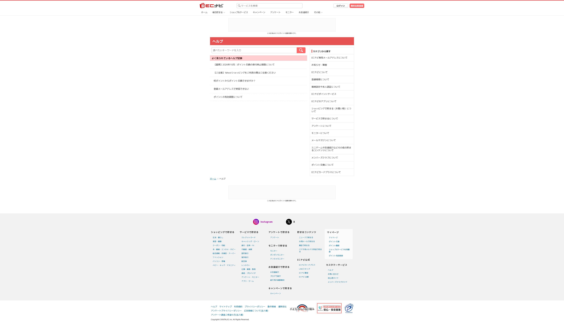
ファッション (218, 257)
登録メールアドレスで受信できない (231, 88)
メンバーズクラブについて (325, 157)
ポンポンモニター (277, 255)
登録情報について (320, 79)
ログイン (341, 5)
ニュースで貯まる (306, 237)
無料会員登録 (357, 5)
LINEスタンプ (304, 269)
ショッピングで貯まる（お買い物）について (331, 110)
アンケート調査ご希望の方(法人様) (227, 314)
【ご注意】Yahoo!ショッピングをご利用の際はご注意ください (245, 72)
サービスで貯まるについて (325, 118)
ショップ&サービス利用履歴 (339, 250)
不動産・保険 (246, 249)
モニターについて (320, 133)
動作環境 (272, 306)
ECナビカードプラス (307, 265)
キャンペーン (259, 12)
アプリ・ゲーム (247, 281)
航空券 (244, 261)
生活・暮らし (218, 237)
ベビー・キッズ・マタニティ (224, 265)
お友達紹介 (304, 12)
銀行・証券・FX (247, 245)
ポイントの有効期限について (228, 96)
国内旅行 (245, 253)
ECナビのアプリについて (324, 101)
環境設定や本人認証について (326, 86)
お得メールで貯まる (307, 241)
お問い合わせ (333, 274)
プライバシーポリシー (255, 306)
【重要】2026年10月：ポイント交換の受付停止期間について (244, 64)
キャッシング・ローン (250, 241)
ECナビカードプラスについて (326, 172)
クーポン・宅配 (219, 245)
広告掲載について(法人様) (256, 310)
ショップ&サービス (239, 12)
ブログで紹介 (275, 276)
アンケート (275, 12)
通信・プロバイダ (248, 273)
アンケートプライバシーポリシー (226, 310)
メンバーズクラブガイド (337, 282)
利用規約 (238, 306)
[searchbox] (269, 5)
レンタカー (245, 265)
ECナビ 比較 (304, 277)
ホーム (204, 12)
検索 (305, 50)
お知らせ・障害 (319, 64)
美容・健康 (217, 241)
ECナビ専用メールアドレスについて (329, 57)
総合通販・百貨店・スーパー (224, 253)
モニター (290, 12)
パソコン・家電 (219, 261)
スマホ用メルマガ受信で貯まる (310, 250)
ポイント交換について (323, 164)
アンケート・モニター (250, 277)
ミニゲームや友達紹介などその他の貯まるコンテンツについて (331, 149)
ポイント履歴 (334, 245)
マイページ (333, 237)
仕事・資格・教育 (248, 269)
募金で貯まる (304, 245)
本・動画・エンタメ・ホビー (224, 249)
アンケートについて (321, 125)
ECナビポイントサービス (324, 94)
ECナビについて (320, 72)
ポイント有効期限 (336, 255)
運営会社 (282, 306)
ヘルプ (330, 270)
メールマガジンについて (324, 140)
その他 (317, 12)
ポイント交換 (334, 241)
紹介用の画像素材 (277, 280)
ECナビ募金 (303, 273)
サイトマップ (225, 306)
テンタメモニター (277, 259)
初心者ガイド (333, 278)
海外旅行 (245, 257)
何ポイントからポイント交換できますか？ (235, 80)
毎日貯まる (217, 12)
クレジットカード (248, 237)
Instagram (266, 221)
